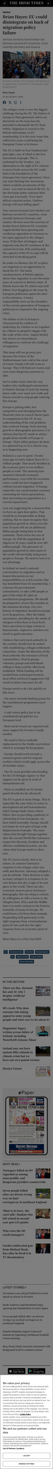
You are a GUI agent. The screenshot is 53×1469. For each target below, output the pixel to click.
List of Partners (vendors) (13, 1448)
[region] (26, 1422)
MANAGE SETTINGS (26, 1464)
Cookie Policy (25, 1414)
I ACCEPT (26, 1456)
